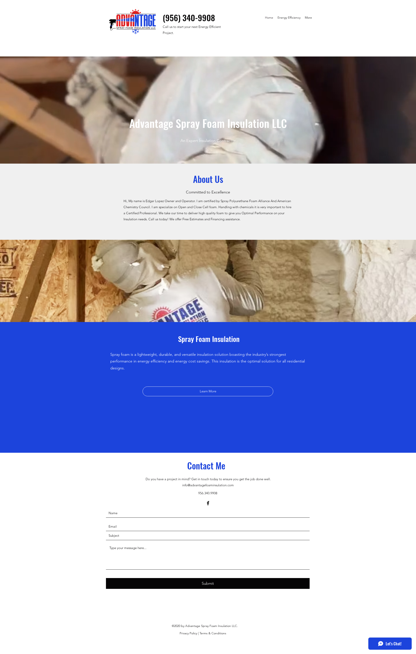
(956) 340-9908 (189, 17)
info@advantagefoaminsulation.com (208, 485)
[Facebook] (208, 503)
